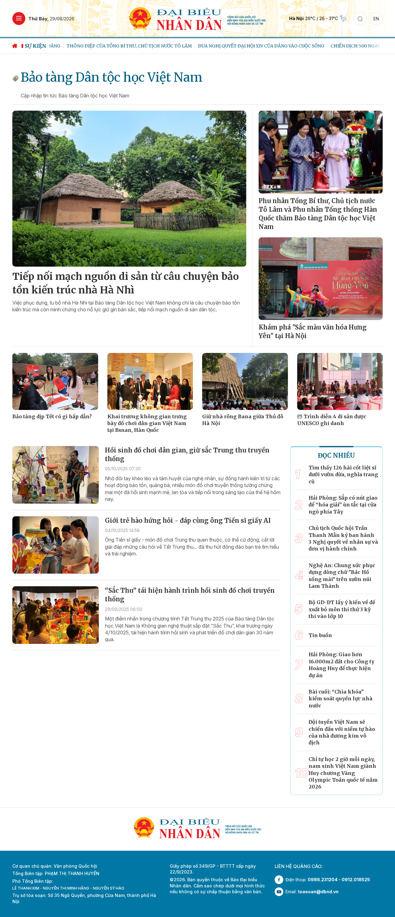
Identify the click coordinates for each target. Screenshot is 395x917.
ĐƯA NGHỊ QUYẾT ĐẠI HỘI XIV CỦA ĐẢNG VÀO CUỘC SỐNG (244, 46)
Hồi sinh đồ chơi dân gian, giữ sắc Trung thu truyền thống (187, 454)
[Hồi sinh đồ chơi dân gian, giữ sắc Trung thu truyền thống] (55, 475)
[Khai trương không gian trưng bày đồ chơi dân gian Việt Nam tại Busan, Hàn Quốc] (150, 381)
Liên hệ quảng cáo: (299, 866)
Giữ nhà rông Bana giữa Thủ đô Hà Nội (242, 419)
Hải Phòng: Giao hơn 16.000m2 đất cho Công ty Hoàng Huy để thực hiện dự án (341, 664)
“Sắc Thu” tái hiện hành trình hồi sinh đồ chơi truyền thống (190, 595)
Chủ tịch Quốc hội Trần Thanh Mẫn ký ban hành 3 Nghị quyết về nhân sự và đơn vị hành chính (343, 538)
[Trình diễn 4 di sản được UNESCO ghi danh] (340, 381)
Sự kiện (35, 46)
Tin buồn (320, 635)
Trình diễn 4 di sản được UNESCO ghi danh (331, 419)
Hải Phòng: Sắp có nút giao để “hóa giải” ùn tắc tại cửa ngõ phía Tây (343, 505)
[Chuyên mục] (18, 18)
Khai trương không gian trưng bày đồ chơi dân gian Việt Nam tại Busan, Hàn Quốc (147, 423)
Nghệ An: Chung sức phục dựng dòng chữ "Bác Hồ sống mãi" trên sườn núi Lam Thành (342, 575)
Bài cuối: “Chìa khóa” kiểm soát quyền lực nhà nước (340, 699)
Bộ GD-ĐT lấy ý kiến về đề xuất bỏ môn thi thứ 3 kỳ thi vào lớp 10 (342, 609)
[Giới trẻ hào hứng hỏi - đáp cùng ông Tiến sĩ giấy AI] (55, 545)
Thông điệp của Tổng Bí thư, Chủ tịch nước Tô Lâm (112, 46)
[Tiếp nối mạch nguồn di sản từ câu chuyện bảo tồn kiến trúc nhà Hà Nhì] (129, 188)
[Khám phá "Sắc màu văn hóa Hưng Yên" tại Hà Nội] (321, 278)
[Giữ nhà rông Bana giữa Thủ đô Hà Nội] (245, 381)
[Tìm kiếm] (360, 18)
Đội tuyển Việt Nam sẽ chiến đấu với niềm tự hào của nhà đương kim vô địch (342, 732)
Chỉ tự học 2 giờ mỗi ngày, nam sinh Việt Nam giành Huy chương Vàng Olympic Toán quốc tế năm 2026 (343, 773)
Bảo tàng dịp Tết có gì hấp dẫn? (52, 416)
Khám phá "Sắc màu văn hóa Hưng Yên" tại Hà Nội (313, 331)
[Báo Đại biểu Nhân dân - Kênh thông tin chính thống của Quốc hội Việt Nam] (198, 18)
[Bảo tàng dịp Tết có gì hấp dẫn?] (55, 381)
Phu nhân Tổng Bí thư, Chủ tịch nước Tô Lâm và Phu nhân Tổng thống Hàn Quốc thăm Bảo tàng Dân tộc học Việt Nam (318, 214)
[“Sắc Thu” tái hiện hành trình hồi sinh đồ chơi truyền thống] (55, 615)
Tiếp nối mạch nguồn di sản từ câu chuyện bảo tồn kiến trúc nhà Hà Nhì (125, 283)
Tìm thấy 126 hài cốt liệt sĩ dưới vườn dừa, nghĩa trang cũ (343, 475)
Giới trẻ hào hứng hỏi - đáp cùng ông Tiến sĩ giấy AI (188, 520)
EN (376, 18)
